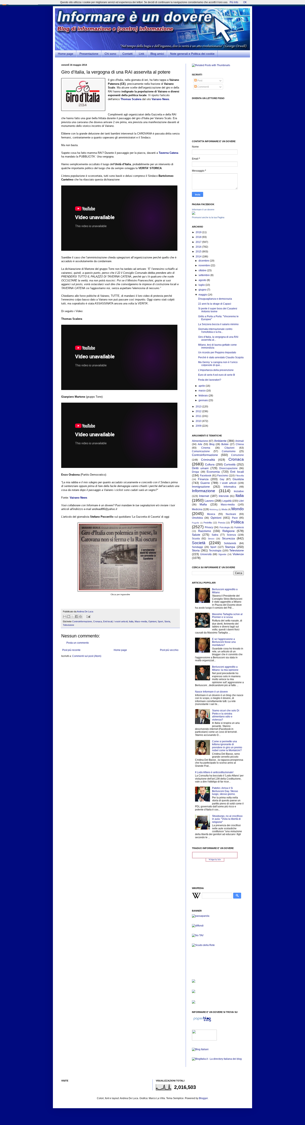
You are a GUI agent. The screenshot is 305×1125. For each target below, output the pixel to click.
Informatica (230, 486)
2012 (199, 411)
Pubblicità (239, 527)
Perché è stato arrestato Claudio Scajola (221, 357)
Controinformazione (82, 621)
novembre (205, 265)
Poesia (221, 522)
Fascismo (222, 475)
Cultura (210, 464)
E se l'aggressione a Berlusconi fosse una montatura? (224, 642)
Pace (235, 517)
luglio (202, 284)
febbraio (204, 395)
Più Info (234, 2)
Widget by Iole (215, 860)
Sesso (211, 538)
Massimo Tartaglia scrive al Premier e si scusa (227, 616)
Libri (241, 500)
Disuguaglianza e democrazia (215, 298)
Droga (195, 471)
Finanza (203, 479)
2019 (199, 232)
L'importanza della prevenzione (216, 370)
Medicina (197, 509)
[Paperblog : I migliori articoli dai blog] (202, 1021)
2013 (199, 406)
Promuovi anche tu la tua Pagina (208, 217)
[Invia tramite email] (65, 616)
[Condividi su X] (73, 616)
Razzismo (204, 531)
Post (199, 80)
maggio (203, 294)
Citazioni (229, 447)
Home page (65, 53)
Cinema (205, 447)
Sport (160, 621)
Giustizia (238, 479)
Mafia (203, 504)
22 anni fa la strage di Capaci (214, 303)
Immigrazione (201, 486)
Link (141, 53)
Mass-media (141, 621)
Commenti (203, 86)
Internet (204, 496)
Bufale (225, 444)
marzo (202, 390)
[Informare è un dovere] (193, 213)
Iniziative (239, 491)
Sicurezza (228, 538)
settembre (204, 275)
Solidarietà (230, 543)
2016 (199, 246)
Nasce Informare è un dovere (211, 691)
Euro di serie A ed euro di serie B (216, 374)
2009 (199, 425)
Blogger (203, 1098)
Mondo (237, 509)
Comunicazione (201, 451)
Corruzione (237, 455)
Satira (215, 534)
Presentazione (88, 53)
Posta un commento (77, 642)
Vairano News (78, 497)
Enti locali (107, 621)
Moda (224, 509)
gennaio (204, 400)
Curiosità (229, 464)
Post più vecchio (169, 650)
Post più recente (71, 650)
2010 (199, 421)
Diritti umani (200, 468)
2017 (199, 242)
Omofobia (197, 517)
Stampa (230, 547)
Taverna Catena (168, 152)
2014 (199, 256)
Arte (200, 444)
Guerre (205, 482)
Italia (131, 621)
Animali (239, 441)
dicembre (204, 260)
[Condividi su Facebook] (76, 616)
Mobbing (214, 509)
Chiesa (240, 444)
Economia (213, 471)
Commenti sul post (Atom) (86, 656)
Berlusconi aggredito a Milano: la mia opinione (225, 668)
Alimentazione (200, 441)
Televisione (68, 625)
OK (245, 2)
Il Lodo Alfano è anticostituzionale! (214, 772)
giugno (203, 289)
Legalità (227, 500)
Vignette (222, 554)
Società (198, 543)
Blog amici (157, 53)
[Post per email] (87, 616)
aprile (202, 385)
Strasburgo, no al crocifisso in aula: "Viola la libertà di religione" (227, 819)
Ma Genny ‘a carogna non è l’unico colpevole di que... (218, 364)
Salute (196, 534)
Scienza (231, 534)
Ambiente (220, 440)
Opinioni (152, 621)
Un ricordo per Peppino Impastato (217, 352)
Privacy (209, 527)
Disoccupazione (228, 468)
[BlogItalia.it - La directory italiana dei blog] (217, 1058)
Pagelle (195, 523)
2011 (199, 416)
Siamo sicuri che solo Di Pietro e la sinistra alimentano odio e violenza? (225, 715)
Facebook (205, 475)
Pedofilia (208, 522)
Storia (167, 621)
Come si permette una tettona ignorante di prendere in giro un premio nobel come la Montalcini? (227, 746)
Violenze (238, 554)
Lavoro (209, 500)
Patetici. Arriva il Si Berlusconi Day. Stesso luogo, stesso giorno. (225, 791)
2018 (199, 237)
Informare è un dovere (203, 209)
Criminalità (208, 459)
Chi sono (110, 53)
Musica (211, 514)
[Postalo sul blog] (69, 616)
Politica (237, 522)
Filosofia (239, 475)
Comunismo (228, 451)
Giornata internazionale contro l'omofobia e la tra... (215, 330)
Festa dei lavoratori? (209, 379)
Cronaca (97, 621)
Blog (212, 444)
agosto (203, 280)
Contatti (127, 53)
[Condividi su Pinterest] (80, 616)
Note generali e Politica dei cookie (192, 53)
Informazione (203, 491)
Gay (222, 479)
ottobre (203, 270)
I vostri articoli (121, 621)
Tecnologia (215, 550)
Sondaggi (197, 547)
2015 (199, 251)
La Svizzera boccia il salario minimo (218, 324)
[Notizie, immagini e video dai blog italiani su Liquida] (204, 1039)
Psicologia (225, 527)
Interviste (224, 496)
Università (206, 554)
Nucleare (231, 514)
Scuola (196, 538)
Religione (228, 531)
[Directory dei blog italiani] (200, 1049)
